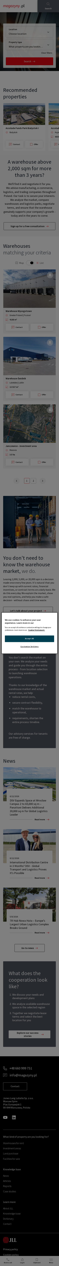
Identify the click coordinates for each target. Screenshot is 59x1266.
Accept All (29, 638)
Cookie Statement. (36, 630)
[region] (29, 633)
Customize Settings (29, 646)
